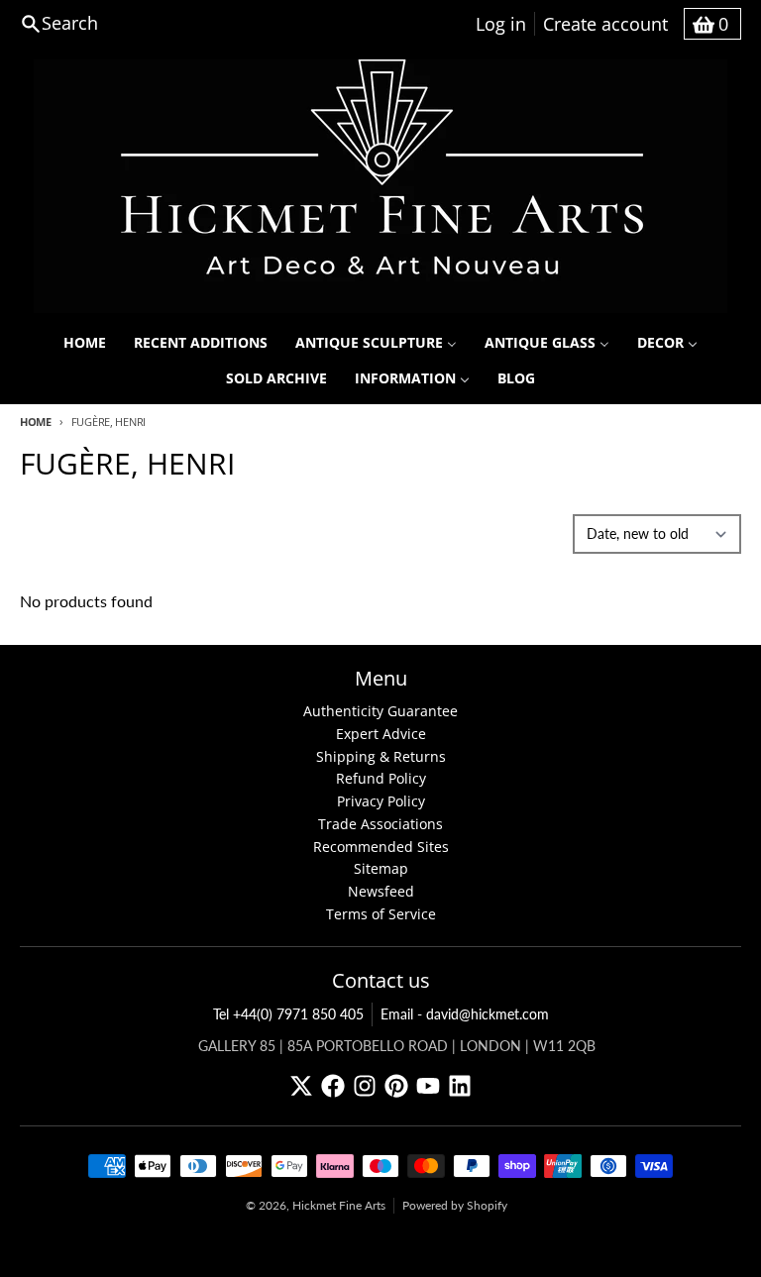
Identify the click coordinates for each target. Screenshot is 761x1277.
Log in (501, 24)
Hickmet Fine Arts (338, 1205)
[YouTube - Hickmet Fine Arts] (428, 1086)
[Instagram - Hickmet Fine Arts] (365, 1086)
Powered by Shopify (454, 1205)
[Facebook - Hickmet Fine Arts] (333, 1086)
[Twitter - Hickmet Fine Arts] (301, 1086)
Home (36, 421)
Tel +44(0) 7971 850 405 (288, 1014)
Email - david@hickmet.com (464, 1014)
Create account (605, 24)
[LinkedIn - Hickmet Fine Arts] (460, 1086)
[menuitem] (85, 343)
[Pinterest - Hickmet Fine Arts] (396, 1086)
